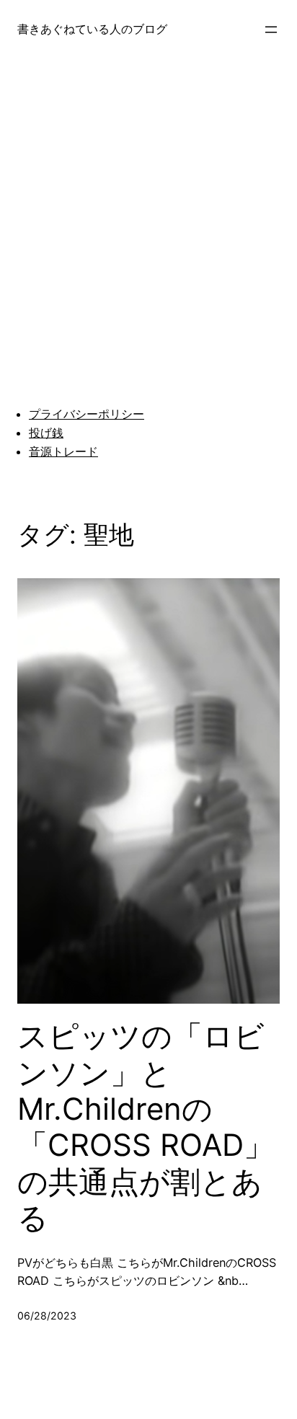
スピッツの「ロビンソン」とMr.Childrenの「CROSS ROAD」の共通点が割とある (145, 1127)
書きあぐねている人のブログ (92, 29)
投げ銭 (46, 432)
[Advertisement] (148, 217)
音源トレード (63, 451)
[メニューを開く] (271, 29)
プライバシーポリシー (86, 414)
